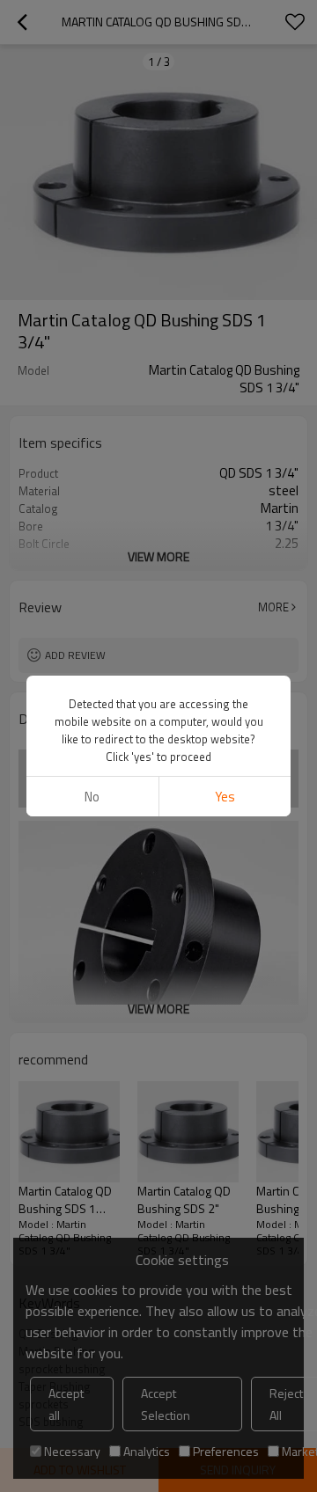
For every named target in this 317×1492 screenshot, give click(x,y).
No (92, 796)
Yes (225, 796)
